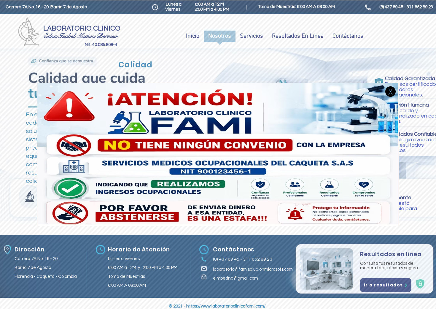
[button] (390, 91)
